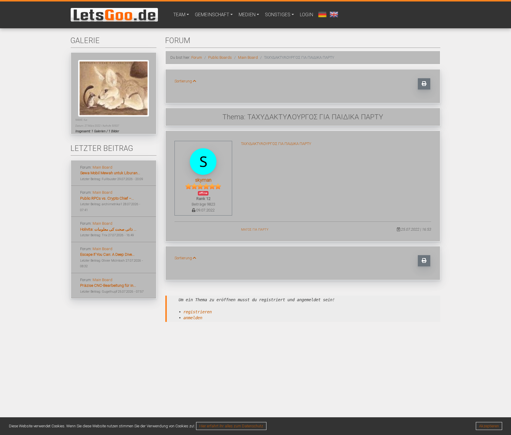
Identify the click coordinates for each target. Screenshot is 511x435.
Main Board (102, 167)
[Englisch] (333, 14)
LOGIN (306, 14)
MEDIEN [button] (247, 14)
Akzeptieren (489, 426)
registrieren (197, 311)
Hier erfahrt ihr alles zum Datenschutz (231, 426)
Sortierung (183, 81)
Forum (196, 57)
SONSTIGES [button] (277, 14)
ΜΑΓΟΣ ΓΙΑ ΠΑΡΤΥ (255, 230)
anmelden (192, 317)
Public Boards (220, 57)
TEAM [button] (179, 14)
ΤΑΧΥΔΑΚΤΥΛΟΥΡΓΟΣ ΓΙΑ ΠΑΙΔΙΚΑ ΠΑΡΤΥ (276, 143)
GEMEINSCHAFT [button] (212, 14)
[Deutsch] (321, 14)
